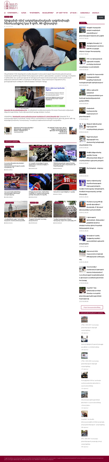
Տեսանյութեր (48, 13)
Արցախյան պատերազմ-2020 (36, 146)
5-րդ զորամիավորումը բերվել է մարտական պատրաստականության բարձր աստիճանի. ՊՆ (14, 165)
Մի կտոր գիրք (62, 13)
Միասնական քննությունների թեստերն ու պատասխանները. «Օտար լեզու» (91, 402)
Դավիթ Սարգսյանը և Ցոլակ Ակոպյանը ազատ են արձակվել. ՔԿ (64, 219)
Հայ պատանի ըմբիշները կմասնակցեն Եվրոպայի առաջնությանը (12, 193)
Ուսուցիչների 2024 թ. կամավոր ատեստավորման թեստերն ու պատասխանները (91, 383)
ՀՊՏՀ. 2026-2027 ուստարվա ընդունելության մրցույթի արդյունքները (90, 327)
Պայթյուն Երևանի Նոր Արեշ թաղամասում (37, 219)
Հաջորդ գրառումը (62, 133)
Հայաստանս (85, 13)
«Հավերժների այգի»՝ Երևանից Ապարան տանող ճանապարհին (14, 219)
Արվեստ (73, 13)
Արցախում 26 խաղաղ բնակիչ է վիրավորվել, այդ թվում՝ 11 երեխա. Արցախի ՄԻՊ (23, 129)
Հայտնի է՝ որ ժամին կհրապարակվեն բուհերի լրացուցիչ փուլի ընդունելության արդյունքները (93, 422)
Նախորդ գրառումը (18, 132)
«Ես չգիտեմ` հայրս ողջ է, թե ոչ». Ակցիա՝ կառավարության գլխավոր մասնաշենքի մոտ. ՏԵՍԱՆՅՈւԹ (57, 130)
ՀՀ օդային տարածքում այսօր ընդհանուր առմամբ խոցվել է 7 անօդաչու (39, 164)
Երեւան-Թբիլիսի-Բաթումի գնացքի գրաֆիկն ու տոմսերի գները (92, 346)
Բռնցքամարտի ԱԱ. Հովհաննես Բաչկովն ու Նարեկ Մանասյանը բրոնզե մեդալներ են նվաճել (39, 193)
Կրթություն (12, 13)
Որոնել (101, 17)
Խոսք (23, 13)
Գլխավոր (7, 16)
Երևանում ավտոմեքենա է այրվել (64, 192)
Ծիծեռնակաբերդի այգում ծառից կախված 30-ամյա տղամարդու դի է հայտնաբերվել (64, 164)
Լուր (11, 16)
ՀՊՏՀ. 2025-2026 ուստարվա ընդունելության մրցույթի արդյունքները (90, 363)
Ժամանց (95, 13)
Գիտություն (35, 13)
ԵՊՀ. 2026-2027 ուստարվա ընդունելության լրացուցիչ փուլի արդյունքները (91, 441)
